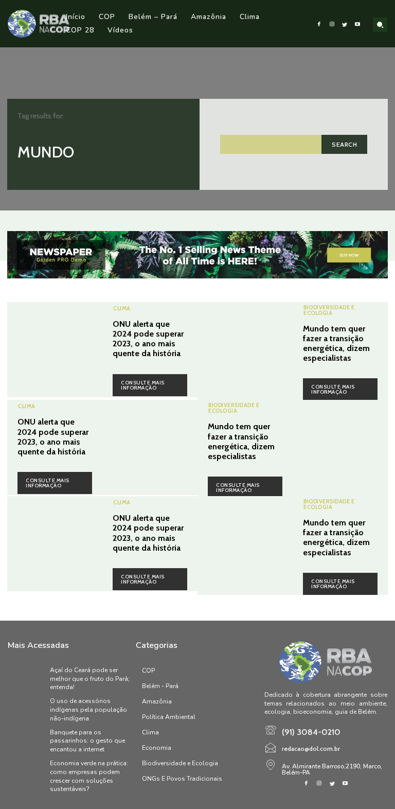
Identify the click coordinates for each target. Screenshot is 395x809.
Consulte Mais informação (143, 385)
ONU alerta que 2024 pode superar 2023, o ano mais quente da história (148, 339)
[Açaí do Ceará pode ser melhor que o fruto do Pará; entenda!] (26, 679)
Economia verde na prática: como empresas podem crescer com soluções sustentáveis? (89, 776)
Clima (122, 308)
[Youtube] (358, 24)
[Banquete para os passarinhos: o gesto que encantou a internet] (26, 741)
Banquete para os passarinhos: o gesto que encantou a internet (87, 741)
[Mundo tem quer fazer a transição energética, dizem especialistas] (245, 349)
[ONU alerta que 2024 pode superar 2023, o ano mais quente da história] (54, 349)
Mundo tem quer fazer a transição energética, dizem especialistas (336, 343)
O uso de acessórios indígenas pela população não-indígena (88, 710)
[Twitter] (345, 24)
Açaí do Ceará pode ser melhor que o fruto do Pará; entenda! (90, 679)
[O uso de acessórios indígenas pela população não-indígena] (26, 710)
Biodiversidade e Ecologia (328, 310)
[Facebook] (319, 24)
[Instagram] (332, 24)
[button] (380, 24)
